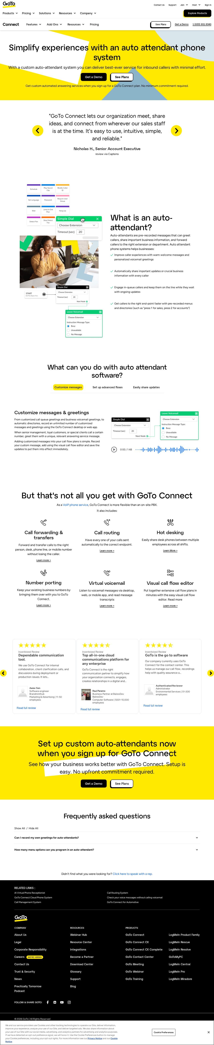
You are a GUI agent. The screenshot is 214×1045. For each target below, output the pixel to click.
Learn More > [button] (170, 550)
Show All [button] (19, 828)
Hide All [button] (33, 828)
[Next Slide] (210, 673)
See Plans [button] (122, 77)
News (18, 978)
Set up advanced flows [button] (108, 387)
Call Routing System (117, 892)
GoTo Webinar (135, 971)
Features (31, 24)
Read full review (26, 708)
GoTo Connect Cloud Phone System (33, 897)
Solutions (45, 13)
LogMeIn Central (179, 964)
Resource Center (81, 942)
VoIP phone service (75, 505)
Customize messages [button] (68, 387)
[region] (107, 1032)
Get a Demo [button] (93, 77)
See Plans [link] (160, 24)
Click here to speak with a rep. (133, 874)
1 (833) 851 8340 (202, 24)
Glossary (75, 971)
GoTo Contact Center (140, 956)
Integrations (78, 949)
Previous (37, 130)
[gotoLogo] (9, 4)
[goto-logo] (107, 918)
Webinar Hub (78, 934)
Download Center (81, 964)
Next (176, 130)
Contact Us (159, 5)
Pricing (26, 13)
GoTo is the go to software (166, 655)
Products (8, 13)
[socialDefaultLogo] (47, 1002)
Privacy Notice (95, 1038)
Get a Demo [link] (182, 24)
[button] (106, 838)
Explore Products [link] (197, 13)
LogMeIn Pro (177, 971)
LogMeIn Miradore (180, 978)
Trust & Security (24, 971)
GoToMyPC (176, 956)
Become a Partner (82, 956)
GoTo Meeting (135, 964)
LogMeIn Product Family (184, 934)
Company (86, 13)
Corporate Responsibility (30, 949)
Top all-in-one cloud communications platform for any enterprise (105, 659)
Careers (19, 956)
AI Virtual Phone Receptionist (29, 892)
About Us (20, 934)
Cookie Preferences (164, 1032)
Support (172, 5)
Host (194, 5)
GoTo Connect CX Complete (144, 949)
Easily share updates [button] (146, 387)
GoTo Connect (135, 934)
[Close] (208, 1032)
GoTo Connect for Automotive (123, 902)
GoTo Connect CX (137, 942)
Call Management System (27, 902)
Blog (73, 986)
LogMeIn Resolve (180, 949)
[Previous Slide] (3, 673)
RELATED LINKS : (24, 887)
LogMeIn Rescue (179, 942)
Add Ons (52, 24)
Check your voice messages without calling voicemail (135, 897)
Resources (65, 13)
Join (182, 5)
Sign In (208, 5)
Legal (17, 942)
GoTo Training (134, 978)
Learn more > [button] (43, 560)
